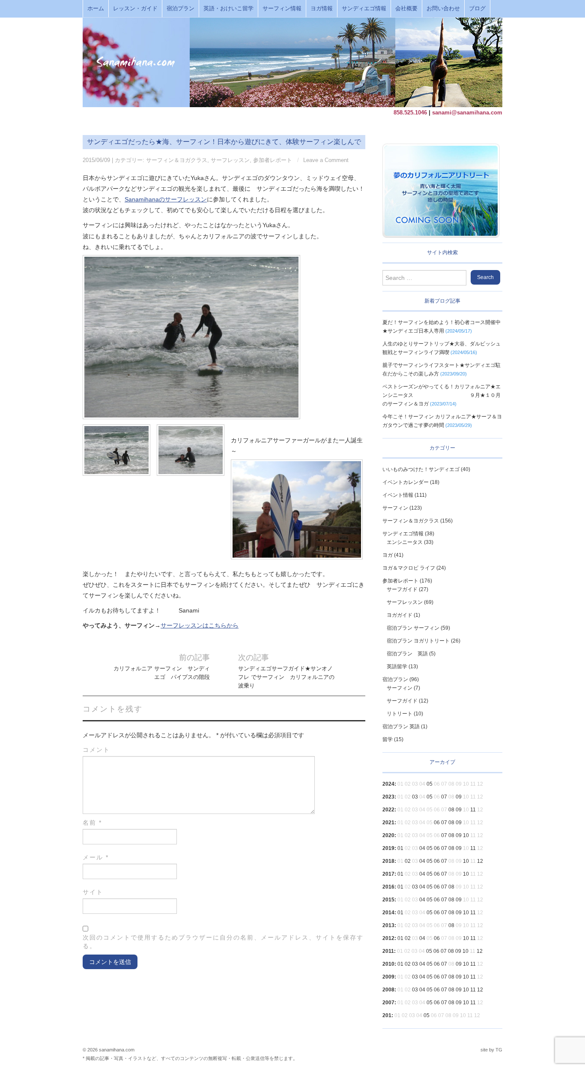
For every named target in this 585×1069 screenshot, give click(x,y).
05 (430, 784)
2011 (388, 951)
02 (408, 861)
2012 (388, 938)
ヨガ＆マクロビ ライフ (408, 568)
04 (422, 848)
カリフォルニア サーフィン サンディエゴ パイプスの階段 (161, 673)
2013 (388, 925)
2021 (388, 823)
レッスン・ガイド (135, 9)
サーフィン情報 (282, 9)
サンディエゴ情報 (364, 9)
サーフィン (395, 508)
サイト (93, 892)
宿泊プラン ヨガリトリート (418, 641)
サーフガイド (402, 589)
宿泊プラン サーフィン (413, 628)
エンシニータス (405, 542)
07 (444, 797)
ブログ (477, 9)
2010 (388, 964)
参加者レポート (272, 160)
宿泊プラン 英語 (407, 654)
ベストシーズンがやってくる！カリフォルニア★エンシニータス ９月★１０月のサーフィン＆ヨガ (441, 395)
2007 (388, 1003)
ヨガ (387, 555)
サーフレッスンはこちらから (200, 625)
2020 (388, 835)
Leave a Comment (326, 160)
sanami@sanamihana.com (467, 112)
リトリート (399, 714)
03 (415, 797)
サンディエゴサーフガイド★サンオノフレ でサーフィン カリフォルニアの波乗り (286, 677)
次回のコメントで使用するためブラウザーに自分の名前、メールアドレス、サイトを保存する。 (223, 941)
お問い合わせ (443, 9)
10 (466, 835)
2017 (388, 874)
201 (386, 1015)
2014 (388, 913)
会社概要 (406, 9)
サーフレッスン (230, 160)
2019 (388, 848)
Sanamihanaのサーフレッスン (166, 199)
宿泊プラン (180, 9)
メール (96, 857)
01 (400, 848)
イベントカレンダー (405, 482)
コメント (96, 749)
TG (498, 1049)
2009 (388, 977)
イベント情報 (397, 495)
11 (473, 810)
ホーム (95, 9)
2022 (388, 810)
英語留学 (397, 667)
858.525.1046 (410, 112)
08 (451, 810)
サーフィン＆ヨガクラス (176, 160)
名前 (92, 822)
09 (459, 797)
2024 (388, 784)
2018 (388, 861)
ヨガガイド (399, 615)
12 (480, 861)
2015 (388, 900)
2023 (388, 797)
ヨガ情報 (321, 9)
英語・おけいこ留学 (228, 9)
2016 (388, 887)
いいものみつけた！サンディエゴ (421, 469)
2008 (388, 990)
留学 (387, 739)
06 (437, 823)
